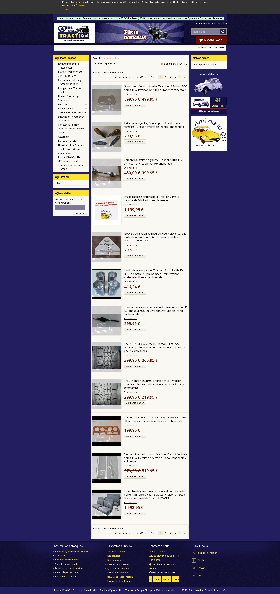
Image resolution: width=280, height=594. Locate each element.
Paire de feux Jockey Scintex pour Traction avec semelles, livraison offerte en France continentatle (154, 125)
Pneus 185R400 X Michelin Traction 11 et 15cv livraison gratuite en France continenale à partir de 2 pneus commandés (156, 347)
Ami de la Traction (116, 551)
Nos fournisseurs (116, 560)
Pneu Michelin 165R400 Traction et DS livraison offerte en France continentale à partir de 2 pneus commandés (154, 384)
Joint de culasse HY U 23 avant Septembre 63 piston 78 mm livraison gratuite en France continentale (155, 419)
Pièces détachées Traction (68, 590)
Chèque (157, 579)
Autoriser (66, 10)
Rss (199, 575)
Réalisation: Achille (165, 590)
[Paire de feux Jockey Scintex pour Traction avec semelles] (106, 137)
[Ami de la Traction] (119, 33)
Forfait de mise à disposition (69, 568)
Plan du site (90, 590)
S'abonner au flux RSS (175, 64)
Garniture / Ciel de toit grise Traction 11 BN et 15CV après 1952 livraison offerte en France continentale (155, 88)
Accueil (96, 57)
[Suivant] (184, 77)
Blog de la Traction (207, 552)
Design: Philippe (144, 590)
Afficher (143, 77)
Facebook (202, 560)
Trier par (117, 77)
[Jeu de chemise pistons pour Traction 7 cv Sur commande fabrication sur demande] (106, 210)
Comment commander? (66, 559)
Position (127, 77)
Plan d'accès (155, 559)
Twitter (201, 567)
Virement (166, 579)
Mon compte (204, 47)
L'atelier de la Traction (118, 564)
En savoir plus (82, 5)
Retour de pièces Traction (67, 572)
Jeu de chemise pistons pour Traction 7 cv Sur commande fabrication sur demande (151, 198)
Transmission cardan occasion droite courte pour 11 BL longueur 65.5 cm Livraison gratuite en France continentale (155, 310)
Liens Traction (126, 590)
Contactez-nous (157, 551)
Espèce (176, 579)
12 (151, 77)
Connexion (219, 47)
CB (150, 579)
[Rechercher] (223, 31)
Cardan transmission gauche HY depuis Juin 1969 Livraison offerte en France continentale (153, 161)
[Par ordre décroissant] (136, 77)
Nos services (113, 555)
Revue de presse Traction (120, 576)
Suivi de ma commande (66, 563)
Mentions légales (108, 590)
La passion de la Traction (119, 581)
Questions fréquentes (118, 568)
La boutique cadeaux (117, 572)
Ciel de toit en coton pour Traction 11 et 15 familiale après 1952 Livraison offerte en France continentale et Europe (155, 458)
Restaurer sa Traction (65, 576)
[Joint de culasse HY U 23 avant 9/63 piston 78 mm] (106, 431)
